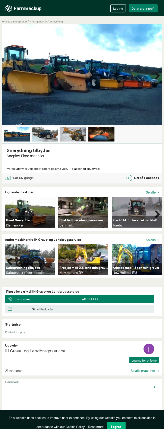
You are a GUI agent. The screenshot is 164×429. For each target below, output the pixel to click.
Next (156, 75)
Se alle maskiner (143, 370)
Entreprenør (20, 21)
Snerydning (56, 21)
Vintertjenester (38, 21)
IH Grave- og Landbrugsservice (35, 350)
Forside (6, 21)
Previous (11, 213)
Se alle (151, 192)
